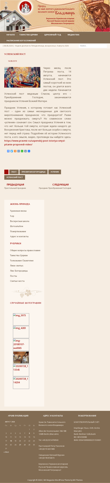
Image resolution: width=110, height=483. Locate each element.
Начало (10, 34)
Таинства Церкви (19, 255)
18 (11, 441)
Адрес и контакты (19, 236)
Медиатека (73, 34)
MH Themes (77, 480)
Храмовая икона (18, 211)
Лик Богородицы (19, 271)
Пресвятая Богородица (33, 172)
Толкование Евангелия (21, 260)
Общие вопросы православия (25, 250)
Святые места (17, 281)
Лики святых (16, 265)
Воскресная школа (19, 221)
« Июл (6, 452)
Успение (55, 172)
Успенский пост (14, 177)
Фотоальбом (16, 226)
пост (13, 172)
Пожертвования (18, 231)
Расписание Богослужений (21, 40)
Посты (13, 276)
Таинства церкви (28, 34)
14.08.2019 (12, 61)
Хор (12, 216)
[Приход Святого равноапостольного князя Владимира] (55, 29)
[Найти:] (92, 45)
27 (20, 445)
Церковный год (52, 34)
